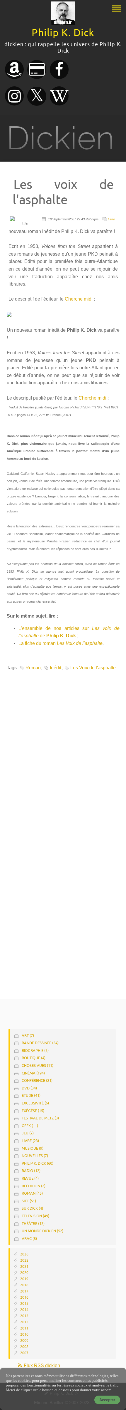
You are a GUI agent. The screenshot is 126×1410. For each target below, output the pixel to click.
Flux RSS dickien (41, 1365)
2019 (24, 1279)
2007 (24, 1353)
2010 (24, 1334)
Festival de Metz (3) (40, 1118)
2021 (24, 1266)
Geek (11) (30, 1125)
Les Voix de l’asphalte (80, 643)
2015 (24, 1303)
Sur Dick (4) (32, 1208)
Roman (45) (32, 1193)
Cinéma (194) (33, 1073)
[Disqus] (62, 753)
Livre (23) (30, 1140)
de (42, 635)
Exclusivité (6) (35, 1103)
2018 (24, 1285)
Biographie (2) (35, 1050)
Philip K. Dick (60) (37, 1163)
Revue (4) (30, 1178)
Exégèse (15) (33, 1110)
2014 (24, 1309)
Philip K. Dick (61, 635)
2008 (24, 1346)
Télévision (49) (35, 1215)
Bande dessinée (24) (40, 1042)
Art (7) (28, 1035)
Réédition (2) (33, 1185)
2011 (24, 1328)
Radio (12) (31, 1170)
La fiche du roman (37, 643)
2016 (24, 1297)
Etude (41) (31, 1095)
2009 (24, 1340)
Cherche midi (79, 298)
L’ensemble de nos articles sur (55, 628)
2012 (24, 1322)
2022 (24, 1260)
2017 (24, 1291)
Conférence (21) (37, 1080)
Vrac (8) (29, 1238)
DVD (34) (29, 1088)
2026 (24, 1254)
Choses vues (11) (37, 1065)
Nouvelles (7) (35, 1155)
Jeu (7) (28, 1133)
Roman (33, 667)
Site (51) (29, 1200)
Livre (111, 219)
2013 (24, 1316)
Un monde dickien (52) (42, 1230)
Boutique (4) (33, 1057)
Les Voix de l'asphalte (93, 667)
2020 (24, 1272)
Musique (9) (32, 1148)
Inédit (55, 667)
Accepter (107, 1400)
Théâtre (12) (33, 1223)
